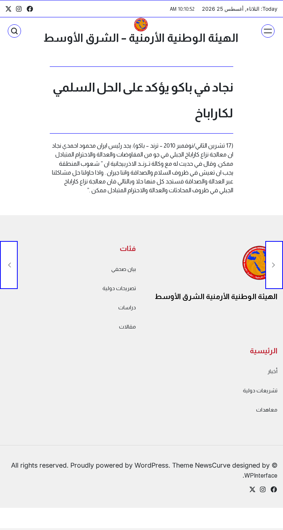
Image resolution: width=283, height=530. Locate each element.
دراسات (127, 307)
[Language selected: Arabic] (264, 522)
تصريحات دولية (119, 288)
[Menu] (267, 31)
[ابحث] (14, 31)
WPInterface (260, 475)
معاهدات (266, 410)
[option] (264, 523)
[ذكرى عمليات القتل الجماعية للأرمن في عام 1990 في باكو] (274, 265)
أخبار (272, 371)
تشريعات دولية (260, 390)
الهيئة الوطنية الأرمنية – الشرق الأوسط (140, 38)
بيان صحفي (123, 269)
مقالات (127, 327)
